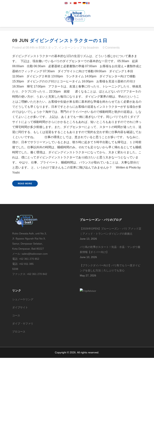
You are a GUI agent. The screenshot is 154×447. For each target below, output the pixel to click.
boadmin (93, 47)
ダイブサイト (20, 307)
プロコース (18, 331)
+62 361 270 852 (29, 258)
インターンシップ (70, 47)
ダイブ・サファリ (22, 323)
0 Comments (111, 47)
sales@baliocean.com (35, 253)
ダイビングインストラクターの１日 (68, 40)
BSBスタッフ (48, 47)
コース (16, 315)
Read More (25, 183)
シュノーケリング (22, 299)
